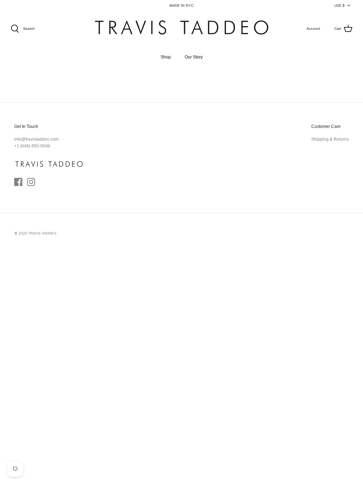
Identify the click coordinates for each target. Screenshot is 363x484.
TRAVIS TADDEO (42, 233)
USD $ (339, 5)
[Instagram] (31, 182)
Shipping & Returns (330, 139)
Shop (166, 57)
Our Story (194, 57)
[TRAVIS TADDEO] (181, 29)
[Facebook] (18, 182)
